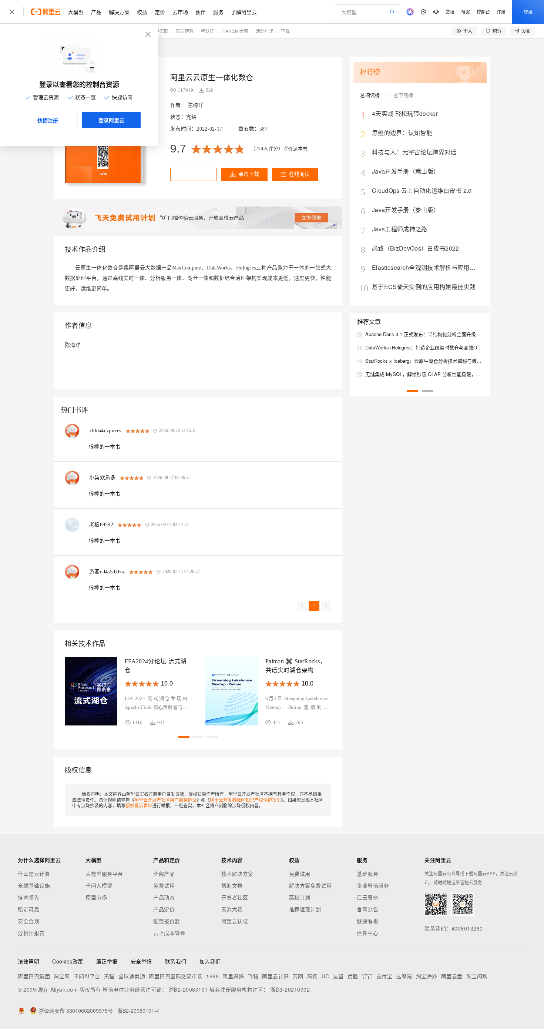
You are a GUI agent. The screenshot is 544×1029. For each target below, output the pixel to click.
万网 (298, 976)
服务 (218, 12)
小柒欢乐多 (102, 477)
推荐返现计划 (305, 909)
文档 (450, 12)
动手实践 (159, 31)
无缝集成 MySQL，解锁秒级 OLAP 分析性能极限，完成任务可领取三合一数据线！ (424, 374)
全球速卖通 (131, 976)
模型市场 (96, 897)
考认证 (207, 31)
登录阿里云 (111, 120)
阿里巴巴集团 (34, 976)
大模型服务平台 (104, 873)
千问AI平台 (87, 976)
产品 (96, 12)
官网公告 (367, 909)
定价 (160, 12)
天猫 (109, 976)
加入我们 (210, 961)
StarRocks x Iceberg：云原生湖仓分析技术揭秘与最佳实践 (424, 360)
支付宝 (384, 976)
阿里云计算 (275, 976)
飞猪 (253, 976)
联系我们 (176, 961)
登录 (528, 12)
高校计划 (299, 897)
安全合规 (28, 921)
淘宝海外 (426, 976)
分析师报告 (31, 932)
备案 (465, 12)
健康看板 (367, 921)
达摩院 (404, 976)
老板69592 (101, 524)
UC (325, 976)
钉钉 (367, 976)
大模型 (76, 12)
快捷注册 (47, 120)
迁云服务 (367, 897)
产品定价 (164, 909)
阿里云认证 (234, 921)
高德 (312, 976)
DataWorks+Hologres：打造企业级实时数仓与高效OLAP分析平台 (424, 347)
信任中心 (367, 932)
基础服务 (367, 873)
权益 (142, 12)
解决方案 (119, 12)
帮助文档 (232, 885)
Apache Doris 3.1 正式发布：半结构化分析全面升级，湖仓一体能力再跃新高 (424, 334)
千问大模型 (99, 885)
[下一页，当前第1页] (326, 606)
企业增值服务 (373, 885)
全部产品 (164, 873)
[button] (183, 737)
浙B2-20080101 (188, 989)
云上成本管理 (169, 932)
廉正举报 (107, 961)
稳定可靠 (28, 909)
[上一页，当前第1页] (302, 606)
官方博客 (185, 31)
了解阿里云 (244, 12)
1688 (212, 976)
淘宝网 (62, 976)
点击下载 (248, 174)
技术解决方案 (237, 873)
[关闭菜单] (12, 12)
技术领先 (28, 897)
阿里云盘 (452, 976)
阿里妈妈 (233, 976)
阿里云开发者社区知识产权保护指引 (245, 800)
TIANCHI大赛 (235, 31)
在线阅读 (299, 174)
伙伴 (200, 12)
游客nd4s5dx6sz (107, 571)
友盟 (338, 976)
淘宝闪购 (477, 976)
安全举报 (141, 961)
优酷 (352, 976)
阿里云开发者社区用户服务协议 (165, 800)
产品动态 (164, 897)
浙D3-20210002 (290, 989)
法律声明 (28, 961)
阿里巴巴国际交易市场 (175, 976)
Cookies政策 (67, 961)
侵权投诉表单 (138, 805)
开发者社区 (234, 897)
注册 (501, 12)
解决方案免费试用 (310, 885)
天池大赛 (232, 909)
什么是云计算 (34, 873)
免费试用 (164, 885)
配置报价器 (166, 921)
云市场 (180, 12)
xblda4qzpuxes (105, 430)
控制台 (483, 12)
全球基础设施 (34, 885)
